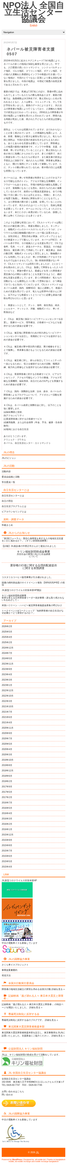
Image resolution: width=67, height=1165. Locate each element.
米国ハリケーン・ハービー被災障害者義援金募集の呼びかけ (32, 605)
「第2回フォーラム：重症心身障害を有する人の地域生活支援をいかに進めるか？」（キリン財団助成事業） (32, 539)
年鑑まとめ (7, 525)
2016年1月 (7, 829)
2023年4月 (7, 674)
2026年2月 (7, 626)
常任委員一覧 (8, 482)
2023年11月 (7, 663)
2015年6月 (7, 856)
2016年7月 (7, 802)
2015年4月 (7, 866)
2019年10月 (7, 760)
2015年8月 (7, 845)
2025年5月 (7, 631)
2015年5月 (7, 861)
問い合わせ (7, 1094)
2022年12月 (7, 690)
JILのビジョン (9, 458)
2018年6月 (7, 776)
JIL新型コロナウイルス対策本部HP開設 (21, 590)
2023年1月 (7, 685)
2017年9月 (7, 786)
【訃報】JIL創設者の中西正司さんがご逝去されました (29, 546)
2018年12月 (7, 770)
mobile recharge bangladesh (47, 1161)
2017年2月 (7, 797)
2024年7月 (7, 653)
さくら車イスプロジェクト (15, 964)
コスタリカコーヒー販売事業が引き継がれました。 (27, 577)
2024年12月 (7, 647)
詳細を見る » (58, 989)
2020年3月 (7, 754)
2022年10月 (7, 695)
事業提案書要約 (9, 970)
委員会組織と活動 (11, 477)
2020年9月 (7, 733)
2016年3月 (7, 818)
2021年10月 (7, 706)
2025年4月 (7, 637)
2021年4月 (7, 722)
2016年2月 (7, 824)
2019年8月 (7, 765)
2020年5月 (7, 744)
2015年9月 (7, 840)
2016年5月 (7, 808)
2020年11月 (7, 728)
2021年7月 (7, 712)
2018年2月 (7, 781)
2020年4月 (7, 749)
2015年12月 (7, 834)
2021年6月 (7, 717)
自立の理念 (7, 501)
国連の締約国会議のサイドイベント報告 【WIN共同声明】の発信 (33, 583)
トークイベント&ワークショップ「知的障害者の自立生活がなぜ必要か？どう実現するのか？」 (33, 611)
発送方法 (6, 975)
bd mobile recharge (23, 1161)
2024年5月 (7, 658)
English (33, 25)
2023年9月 (7, 669)
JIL (37, 1152)
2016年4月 (7, 813)
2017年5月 (7, 792)
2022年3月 (7, 701)
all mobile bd (40, 1159)
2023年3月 (7, 679)
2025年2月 (7, 642)
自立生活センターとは (13, 495)
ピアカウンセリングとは (14, 511)
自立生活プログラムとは (14, 506)
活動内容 (6, 471)
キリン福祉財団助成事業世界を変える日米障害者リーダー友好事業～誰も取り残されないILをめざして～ (33, 597)
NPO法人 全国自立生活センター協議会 (33, 12)
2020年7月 (7, 738)
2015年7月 (7, 850)
